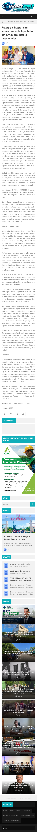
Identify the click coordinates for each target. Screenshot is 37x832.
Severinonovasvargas (17, 585)
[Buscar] (34, 17)
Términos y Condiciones (11, 820)
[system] (31, 17)
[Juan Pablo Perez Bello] (3, 43)
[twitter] (10, 414)
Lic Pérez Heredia (16, 571)
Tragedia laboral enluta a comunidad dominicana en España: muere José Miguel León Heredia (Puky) (21, 21)
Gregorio (13, 564)
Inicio (5, 811)
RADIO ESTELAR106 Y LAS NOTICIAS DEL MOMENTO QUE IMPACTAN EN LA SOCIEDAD (21, 580)
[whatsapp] (16, 414)
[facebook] (4, 414)
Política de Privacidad (10, 815)
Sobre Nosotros (15, 811)
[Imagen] (18, 523)
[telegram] (22, 414)
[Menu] (2, 17)
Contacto (27, 811)
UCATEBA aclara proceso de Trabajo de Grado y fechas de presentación (17, 537)
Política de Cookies (27, 815)
